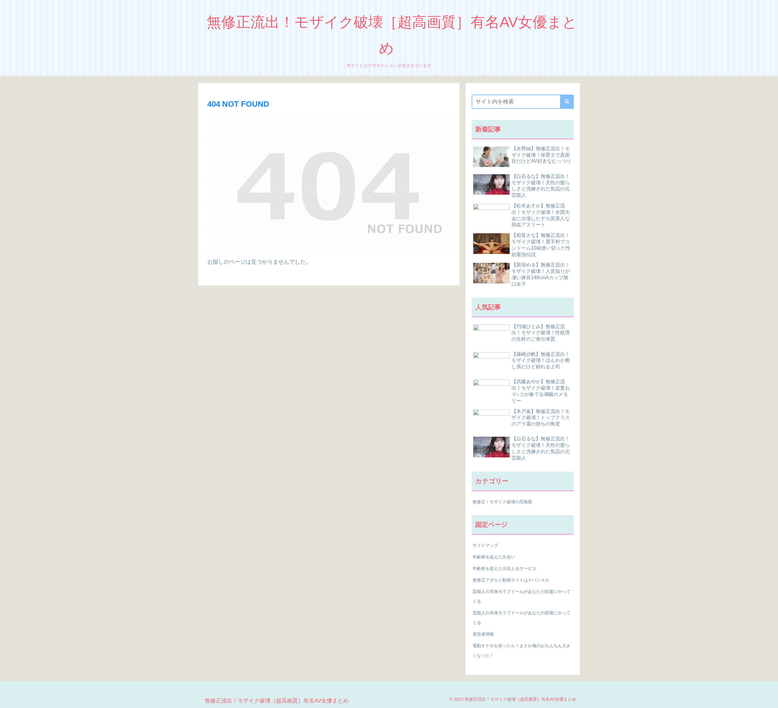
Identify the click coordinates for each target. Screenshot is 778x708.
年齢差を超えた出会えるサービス (504, 568)
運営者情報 (483, 634)
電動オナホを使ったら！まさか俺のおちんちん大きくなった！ (521, 650)
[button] (567, 102)
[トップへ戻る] (769, 699)
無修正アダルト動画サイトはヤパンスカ (511, 580)
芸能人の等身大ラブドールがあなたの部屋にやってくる (521, 596)
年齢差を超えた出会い (494, 556)
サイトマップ (485, 545)
